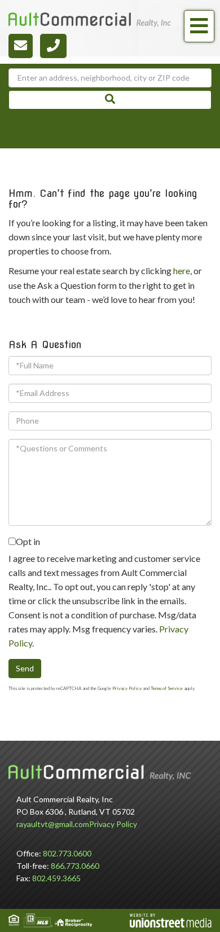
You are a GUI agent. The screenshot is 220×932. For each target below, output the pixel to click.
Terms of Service (167, 688)
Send (25, 668)
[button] (110, 99)
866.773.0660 (75, 866)
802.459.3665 (56, 878)
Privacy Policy (127, 688)
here (181, 270)
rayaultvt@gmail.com (52, 824)
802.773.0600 (67, 853)
